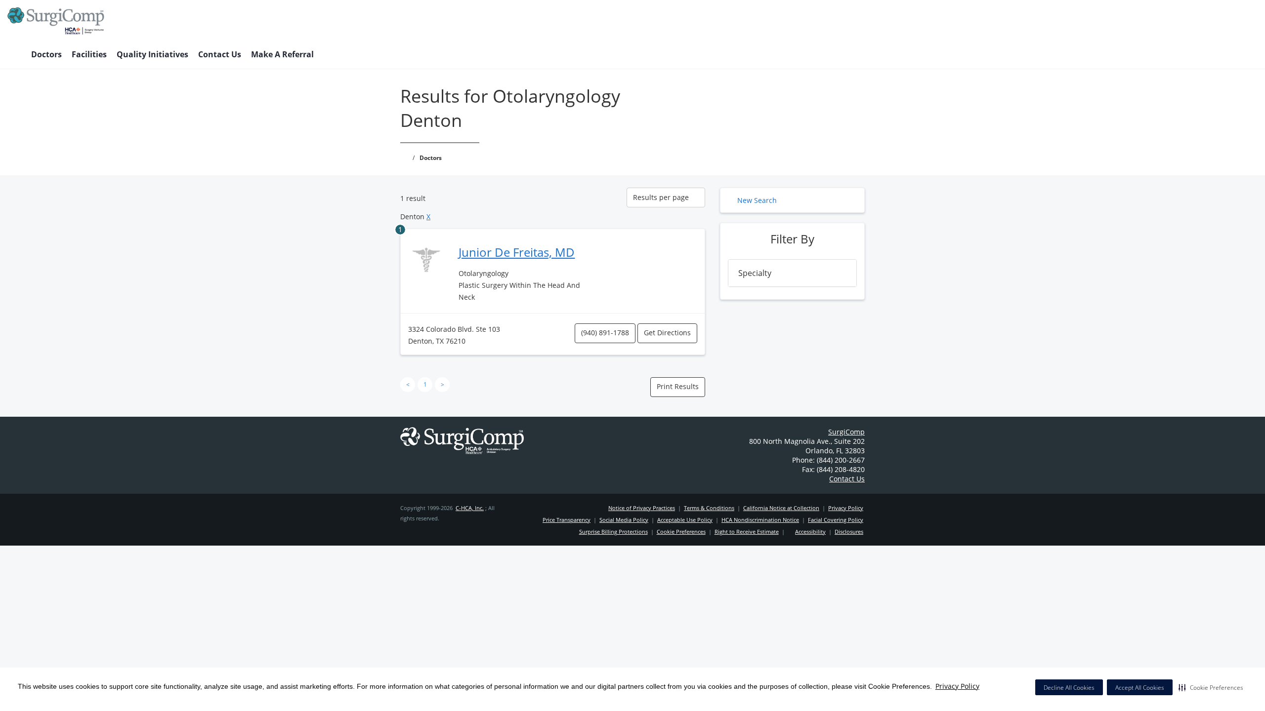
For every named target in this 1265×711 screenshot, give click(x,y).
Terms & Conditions (709, 508)
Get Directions (667, 332)
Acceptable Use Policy (685, 519)
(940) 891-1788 (605, 332)
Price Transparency (566, 519)
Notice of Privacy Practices (641, 508)
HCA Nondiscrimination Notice (760, 519)
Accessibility (810, 531)
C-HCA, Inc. (470, 508)
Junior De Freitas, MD (517, 252)
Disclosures (849, 531)
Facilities (89, 54)
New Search (757, 200)
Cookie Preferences (681, 531)
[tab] (792, 273)
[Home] (14, 55)
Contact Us (219, 54)
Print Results (678, 386)
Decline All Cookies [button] (1069, 687)
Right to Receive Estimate (747, 531)
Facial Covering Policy (835, 519)
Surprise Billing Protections (613, 531)
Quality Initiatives (152, 54)
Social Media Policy (623, 519)
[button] (1211, 687)
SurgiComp (846, 431)
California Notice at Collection (781, 508)
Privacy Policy (957, 686)
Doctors (46, 54)
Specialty (754, 273)
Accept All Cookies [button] (1139, 687)
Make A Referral (282, 54)
